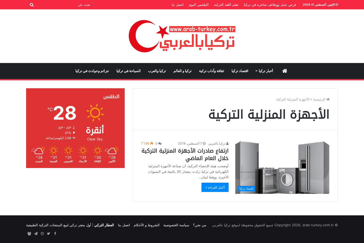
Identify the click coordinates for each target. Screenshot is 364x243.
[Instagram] (42, 234)
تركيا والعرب (157, 71)
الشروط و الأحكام (147, 225)
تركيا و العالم (182, 71)
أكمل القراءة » (215, 187)
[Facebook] (55, 234)
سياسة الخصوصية (176, 225)
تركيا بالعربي (217, 143)
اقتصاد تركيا (240, 71)
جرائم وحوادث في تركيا (92, 71)
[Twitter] (48, 234)
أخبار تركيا (266, 71)
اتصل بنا (178, 4)
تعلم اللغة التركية (226, 4)
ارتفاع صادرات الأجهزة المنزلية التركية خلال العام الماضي (185, 154)
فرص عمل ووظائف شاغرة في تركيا (270, 4)
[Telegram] (36, 234)
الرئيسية (319, 99)
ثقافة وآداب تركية (211, 71)
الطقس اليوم (199, 4)
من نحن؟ (199, 225)
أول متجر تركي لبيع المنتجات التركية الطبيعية (58, 225)
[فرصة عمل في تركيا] (29, 234)
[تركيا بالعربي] (182, 36)
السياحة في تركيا (128, 71)
